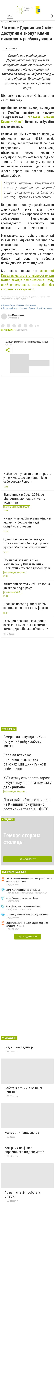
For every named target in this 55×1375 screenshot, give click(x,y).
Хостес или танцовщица (22, 1133)
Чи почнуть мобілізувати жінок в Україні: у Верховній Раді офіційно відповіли (27, 522)
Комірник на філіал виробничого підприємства (24, 1150)
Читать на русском (10, 48)
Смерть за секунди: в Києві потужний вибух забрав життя (25, 741)
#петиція (23, 308)
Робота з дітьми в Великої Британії (23, 1090)
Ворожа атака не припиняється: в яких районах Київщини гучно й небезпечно (24, 762)
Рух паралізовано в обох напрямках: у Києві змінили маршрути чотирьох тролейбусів (26, 564)
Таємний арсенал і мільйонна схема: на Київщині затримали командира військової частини (25, 625)
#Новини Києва (8, 305)
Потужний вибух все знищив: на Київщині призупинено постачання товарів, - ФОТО (26, 804)
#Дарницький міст (9, 308)
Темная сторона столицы (21, 838)
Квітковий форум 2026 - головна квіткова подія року (26, 586)
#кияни (32, 308)
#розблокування (44, 308)
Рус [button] (10, 16)
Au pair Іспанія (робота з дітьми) (22, 1194)
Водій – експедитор (19, 1047)
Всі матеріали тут (28, 859)
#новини (20, 305)
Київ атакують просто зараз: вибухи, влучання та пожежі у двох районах (27, 782)
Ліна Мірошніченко (16, 315)
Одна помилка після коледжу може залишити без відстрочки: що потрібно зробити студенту (26, 543)
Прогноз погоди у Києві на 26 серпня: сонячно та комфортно (25, 606)
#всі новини (30, 305)
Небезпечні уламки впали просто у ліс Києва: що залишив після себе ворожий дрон (27, 477)
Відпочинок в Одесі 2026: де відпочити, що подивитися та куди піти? (24, 498)
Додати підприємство (27, 936)
